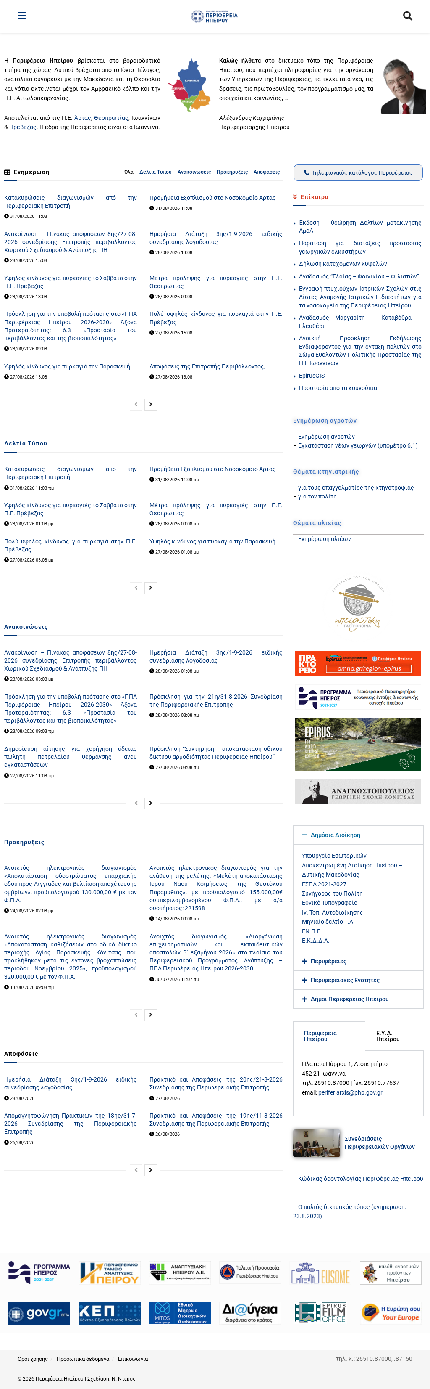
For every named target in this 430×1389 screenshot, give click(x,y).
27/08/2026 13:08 (28, 377)
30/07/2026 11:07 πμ (176, 979)
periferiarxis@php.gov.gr (350, 1092)
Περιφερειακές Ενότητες (345, 980)
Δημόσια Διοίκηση (335, 835)
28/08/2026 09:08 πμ (176, 524)
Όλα (129, 172)
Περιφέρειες (328, 961)
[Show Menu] (22, 16)
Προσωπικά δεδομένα (83, 1359)
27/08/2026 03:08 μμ (31, 560)
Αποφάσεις (267, 172)
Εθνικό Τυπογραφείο (329, 902)
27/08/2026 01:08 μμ (176, 552)
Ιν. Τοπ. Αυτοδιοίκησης (332, 912)
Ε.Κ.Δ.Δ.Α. (316, 940)
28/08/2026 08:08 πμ (176, 715)
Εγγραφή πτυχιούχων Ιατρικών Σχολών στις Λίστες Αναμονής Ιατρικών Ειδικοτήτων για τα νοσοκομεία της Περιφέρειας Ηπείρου (360, 296)
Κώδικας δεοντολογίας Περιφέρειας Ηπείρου (360, 1178)
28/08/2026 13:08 (173, 252)
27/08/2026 (167, 1098)
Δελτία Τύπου (155, 172)
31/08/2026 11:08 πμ (31, 488)
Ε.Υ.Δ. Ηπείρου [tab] (388, 1036)
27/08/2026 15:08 (173, 333)
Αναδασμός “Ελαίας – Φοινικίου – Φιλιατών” (359, 276)
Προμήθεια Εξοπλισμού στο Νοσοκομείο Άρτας (212, 197)
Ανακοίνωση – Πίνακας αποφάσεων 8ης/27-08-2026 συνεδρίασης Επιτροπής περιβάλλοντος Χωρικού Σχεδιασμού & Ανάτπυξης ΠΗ (70, 242)
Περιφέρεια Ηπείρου (60, 1379)
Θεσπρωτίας (111, 117)
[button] (358, 835)
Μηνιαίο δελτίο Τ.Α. (328, 921)
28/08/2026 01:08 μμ (31, 524)
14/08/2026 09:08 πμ (176, 919)
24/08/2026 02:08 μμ (31, 911)
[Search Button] (407, 16)
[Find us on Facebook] (409, 1379)
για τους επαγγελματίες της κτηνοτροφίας (356, 487)
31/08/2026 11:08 (28, 216)
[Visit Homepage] (214, 16)
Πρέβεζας (23, 127)
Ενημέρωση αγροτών (326, 436)
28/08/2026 (21, 1098)
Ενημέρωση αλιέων (324, 538)
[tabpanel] (358, 1083)
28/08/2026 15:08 (28, 260)
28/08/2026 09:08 (173, 297)
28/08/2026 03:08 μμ (31, 679)
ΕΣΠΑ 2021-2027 (324, 884)
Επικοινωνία (133, 1359)
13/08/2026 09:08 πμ (31, 987)
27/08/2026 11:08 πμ (31, 776)
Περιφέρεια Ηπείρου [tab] (320, 1036)
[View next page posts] (150, 405)
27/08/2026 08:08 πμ (176, 767)
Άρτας (82, 117)
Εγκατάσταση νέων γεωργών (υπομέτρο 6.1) (358, 445)
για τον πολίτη (317, 496)
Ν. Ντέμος (123, 1379)
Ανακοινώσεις (194, 172)
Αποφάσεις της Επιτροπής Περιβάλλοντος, (207, 366)
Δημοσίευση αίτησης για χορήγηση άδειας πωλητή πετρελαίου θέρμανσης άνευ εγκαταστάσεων (70, 756)
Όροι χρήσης (33, 1359)
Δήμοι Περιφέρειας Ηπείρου (350, 999)
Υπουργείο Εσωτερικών (334, 855)
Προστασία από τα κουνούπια (338, 387)
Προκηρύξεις (232, 172)
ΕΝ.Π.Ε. (312, 931)
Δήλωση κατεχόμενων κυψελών (343, 263)
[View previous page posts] (136, 405)
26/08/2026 (21, 1142)
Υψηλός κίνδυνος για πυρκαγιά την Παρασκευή (67, 366)
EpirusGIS (312, 375)
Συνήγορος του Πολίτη (332, 893)
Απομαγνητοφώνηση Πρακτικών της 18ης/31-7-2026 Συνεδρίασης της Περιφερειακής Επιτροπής (70, 1123)
